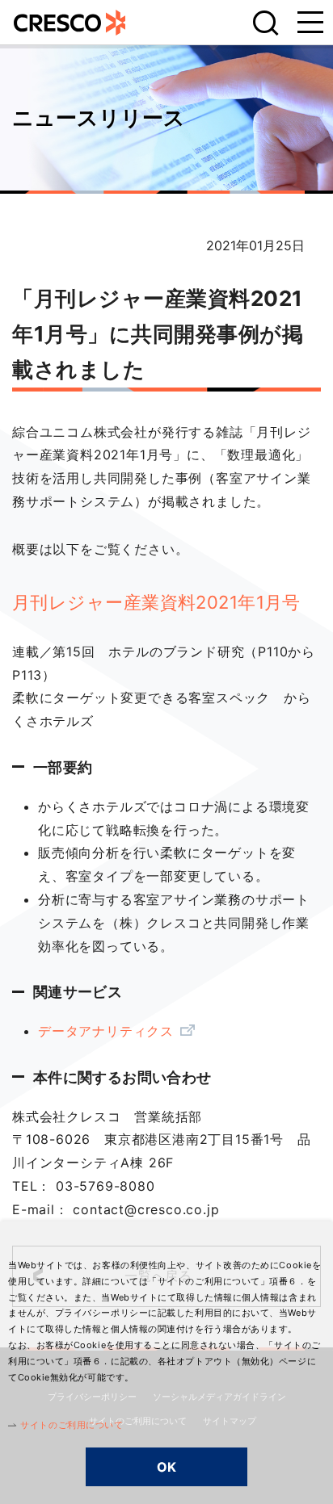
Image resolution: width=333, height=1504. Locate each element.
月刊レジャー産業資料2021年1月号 (156, 602)
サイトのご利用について (71, 1425)
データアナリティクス (106, 1031)
